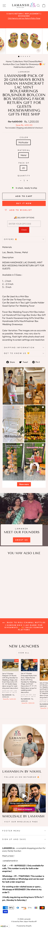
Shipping (19, 128)
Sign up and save (14, 839)
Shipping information (19, 347)
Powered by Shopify (24, 926)
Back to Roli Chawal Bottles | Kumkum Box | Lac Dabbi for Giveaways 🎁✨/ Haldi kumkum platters (25, 626)
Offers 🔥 (11, 239)
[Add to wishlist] (5, 562)
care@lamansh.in (10, 860)
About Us (21, 540)
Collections (18, 61)
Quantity (24, 176)
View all (24, 653)
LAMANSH (24, 72)
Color (24, 137)
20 (23, 168)
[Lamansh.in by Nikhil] (24, 746)
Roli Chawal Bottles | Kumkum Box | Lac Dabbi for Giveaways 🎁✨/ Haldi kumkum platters (24, 64)
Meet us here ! (8, 856)
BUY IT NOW (24, 203)
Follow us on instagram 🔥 (22, 777)
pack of (24, 163)
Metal (23, 155)
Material (24, 150)
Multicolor (23, 142)
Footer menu (11, 831)
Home (8, 61)
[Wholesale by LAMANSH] (24, 798)
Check (24, 230)
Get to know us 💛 (17, 353)
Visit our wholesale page (21, 822)
